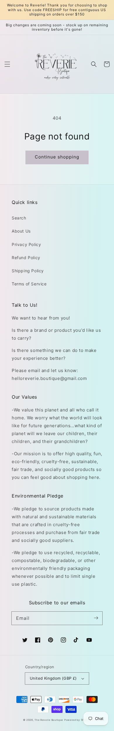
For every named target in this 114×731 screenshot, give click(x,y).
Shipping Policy (28, 270)
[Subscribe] (95, 618)
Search (19, 217)
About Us (21, 230)
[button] (7, 64)
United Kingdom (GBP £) (53, 678)
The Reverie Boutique (48, 719)
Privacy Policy (26, 244)
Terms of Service (29, 283)
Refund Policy (26, 257)
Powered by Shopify (77, 719)
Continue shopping (57, 157)
